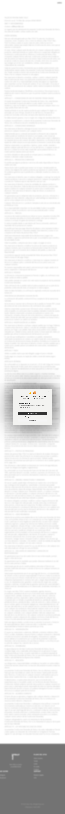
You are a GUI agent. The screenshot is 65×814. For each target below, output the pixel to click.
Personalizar (32, 420)
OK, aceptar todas (32, 413)
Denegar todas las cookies (32, 417)
